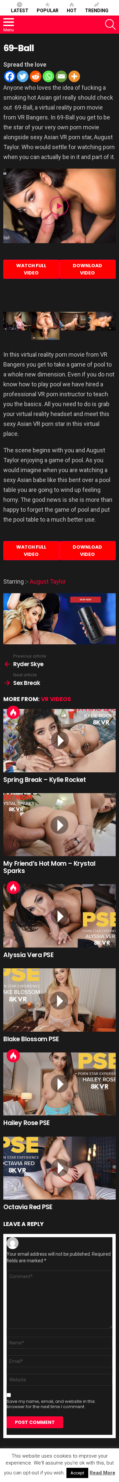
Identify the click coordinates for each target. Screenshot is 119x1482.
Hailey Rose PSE (26, 1122)
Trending (96, 10)
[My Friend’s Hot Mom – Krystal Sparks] (59, 824)
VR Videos (56, 699)
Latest (19, 10)
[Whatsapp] (48, 76)
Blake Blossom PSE (31, 1039)
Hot (72, 10)
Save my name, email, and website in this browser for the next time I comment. (51, 1404)
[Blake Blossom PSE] (59, 999)
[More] (74, 76)
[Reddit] (35, 76)
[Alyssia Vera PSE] (59, 915)
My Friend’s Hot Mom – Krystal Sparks (49, 867)
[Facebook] (10, 76)
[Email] (61, 76)
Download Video (87, 269)
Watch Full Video (31, 269)
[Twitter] (22, 76)
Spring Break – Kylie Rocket (44, 779)
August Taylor (48, 581)
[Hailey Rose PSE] (59, 1083)
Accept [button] (77, 1472)
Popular (48, 10)
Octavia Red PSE (28, 1207)
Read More (102, 1473)
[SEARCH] (110, 24)
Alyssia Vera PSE (28, 954)
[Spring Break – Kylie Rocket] (59, 740)
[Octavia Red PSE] (59, 1168)
